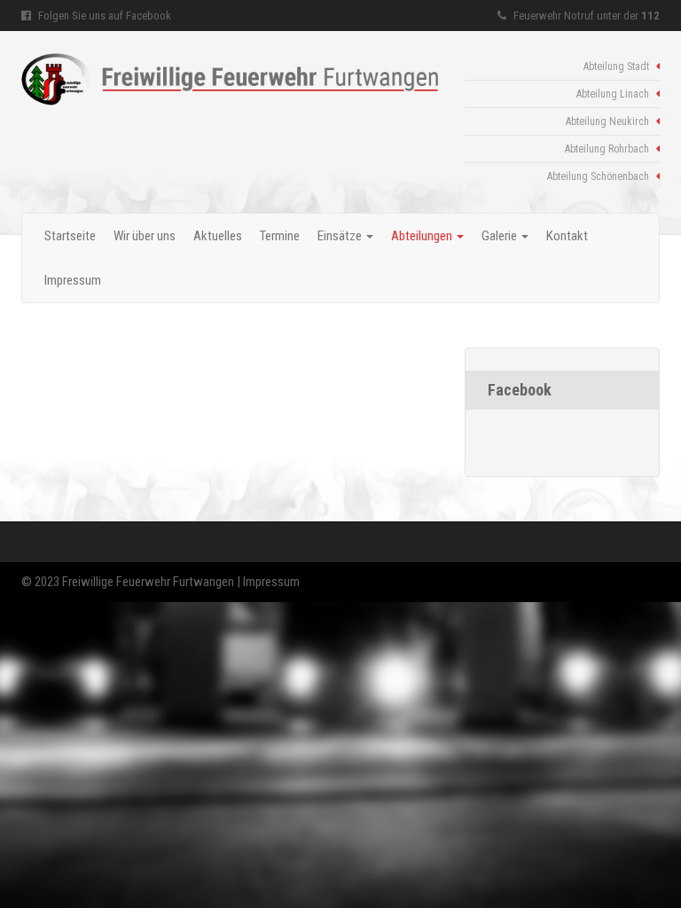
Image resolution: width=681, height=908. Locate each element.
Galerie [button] (500, 236)
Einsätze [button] (340, 236)
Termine (280, 236)
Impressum (72, 280)
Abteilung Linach (614, 94)
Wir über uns (145, 236)
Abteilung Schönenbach (599, 176)
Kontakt (567, 236)
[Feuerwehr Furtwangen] (229, 79)
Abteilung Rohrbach (608, 149)
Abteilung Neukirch (609, 121)
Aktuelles (217, 236)
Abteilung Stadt (617, 66)
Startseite (70, 236)
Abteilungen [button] (423, 236)
